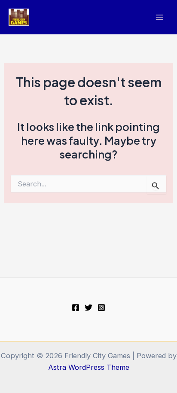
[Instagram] (101, 307)
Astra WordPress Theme (88, 367)
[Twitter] (88, 307)
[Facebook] (75, 307)
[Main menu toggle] (159, 17)
